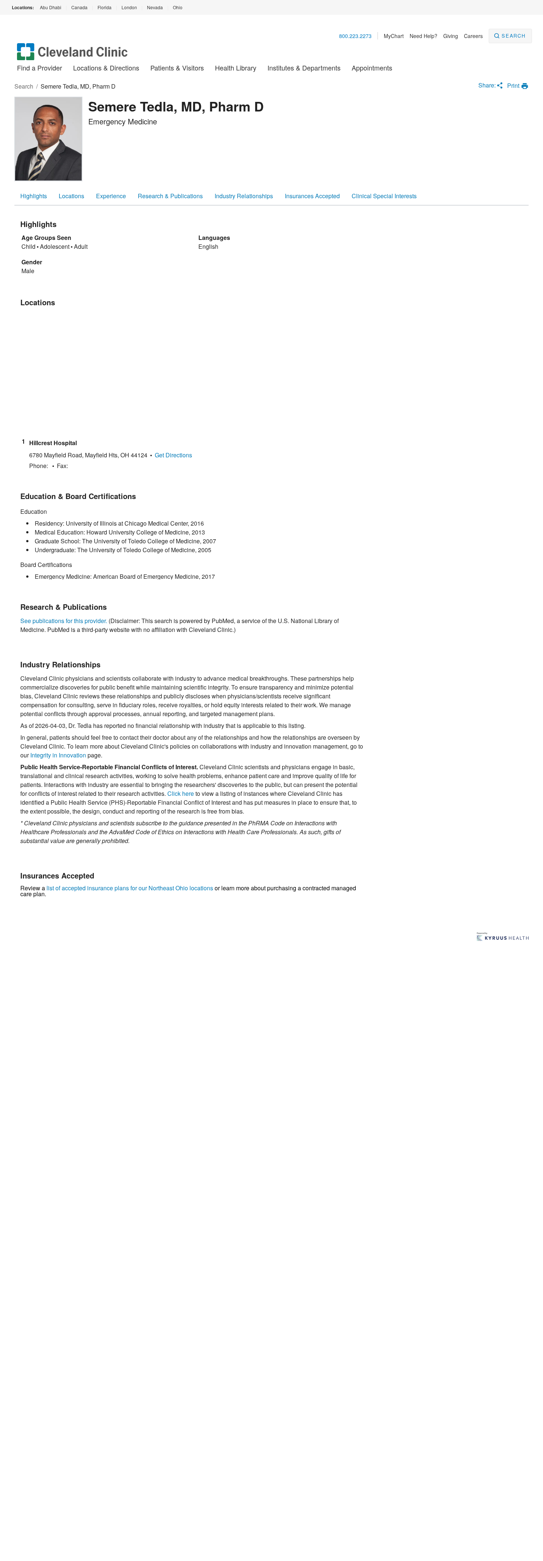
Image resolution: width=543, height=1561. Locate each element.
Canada (79, 7)
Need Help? (423, 35)
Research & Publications (170, 196)
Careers (473, 35)
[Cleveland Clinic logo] (72, 55)
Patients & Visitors (177, 67)
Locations (71, 196)
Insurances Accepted (312, 196)
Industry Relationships (244, 196)
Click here (180, 793)
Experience (111, 196)
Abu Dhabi (50, 7)
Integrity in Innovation (58, 755)
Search (514, 35)
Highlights (33, 196)
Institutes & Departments (304, 67)
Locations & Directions (106, 67)
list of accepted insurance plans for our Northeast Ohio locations (130, 888)
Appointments (372, 67)
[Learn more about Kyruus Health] (503, 937)
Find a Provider (39, 67)
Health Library (235, 67)
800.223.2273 (355, 35)
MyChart (394, 35)
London (129, 7)
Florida (105, 7)
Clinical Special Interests (384, 196)
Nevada (155, 7)
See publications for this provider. (63, 620)
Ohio (177, 7)
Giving (450, 35)
